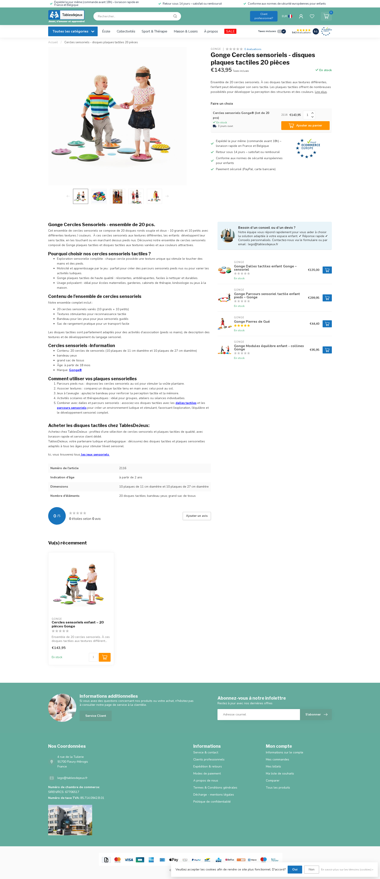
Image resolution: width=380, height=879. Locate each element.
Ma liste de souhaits (280, 773)
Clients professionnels (209, 759)
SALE (230, 31)
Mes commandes (277, 759)
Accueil (53, 42)
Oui (295, 869)
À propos (211, 31)
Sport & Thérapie (154, 31)
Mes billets (273, 766)
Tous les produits (278, 787)
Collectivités (126, 31)
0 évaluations (252, 49)
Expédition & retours (207, 766)
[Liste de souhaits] (312, 16)
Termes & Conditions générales (215, 787)
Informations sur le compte (284, 752)
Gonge (216, 49)
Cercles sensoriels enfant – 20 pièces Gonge (78, 624)
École (106, 31)
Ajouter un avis (197, 516)
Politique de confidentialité (212, 802)
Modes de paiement (207, 773)
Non (311, 869)
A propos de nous (205, 780)
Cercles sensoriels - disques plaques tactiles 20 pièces (101, 42)
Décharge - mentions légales (213, 795)
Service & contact (205, 752)
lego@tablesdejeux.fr (72, 778)
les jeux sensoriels (95, 454)
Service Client (95, 716)
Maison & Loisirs (186, 31)
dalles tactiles (185, 403)
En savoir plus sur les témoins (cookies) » (347, 869)
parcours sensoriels (71, 408)
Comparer (273, 780)
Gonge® (75, 370)
